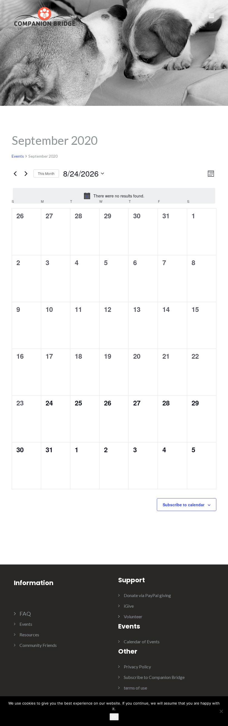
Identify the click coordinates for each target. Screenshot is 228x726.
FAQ (25, 613)
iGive (129, 605)
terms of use (135, 687)
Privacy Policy (137, 666)
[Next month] (26, 173)
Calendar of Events (142, 641)
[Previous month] (15, 173)
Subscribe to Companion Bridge (154, 677)
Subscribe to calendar (183, 504)
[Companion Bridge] (44, 15)
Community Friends (38, 645)
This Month (46, 173)
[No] (221, 711)
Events (18, 156)
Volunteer (133, 616)
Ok (114, 717)
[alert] (114, 196)
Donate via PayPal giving (147, 595)
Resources (29, 634)
